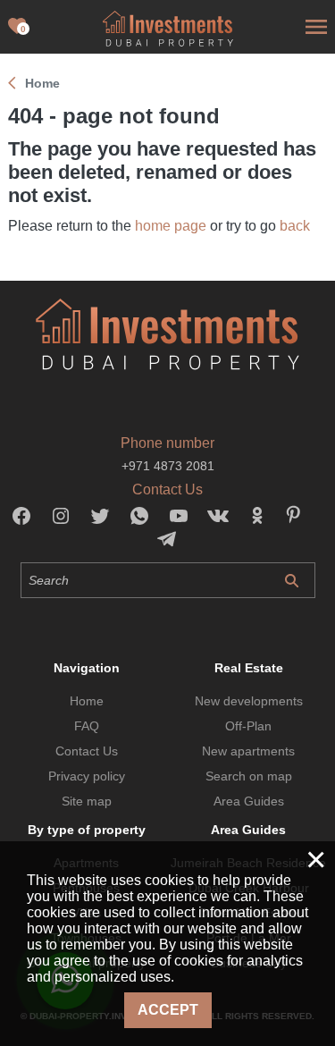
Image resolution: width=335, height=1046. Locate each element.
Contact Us (86, 751)
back (295, 225)
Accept (168, 1009)
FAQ (86, 726)
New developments (249, 701)
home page (170, 225)
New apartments (248, 751)
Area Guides (249, 801)
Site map (87, 801)
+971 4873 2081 (167, 466)
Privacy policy (86, 776)
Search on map (248, 776)
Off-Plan (248, 726)
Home (87, 701)
